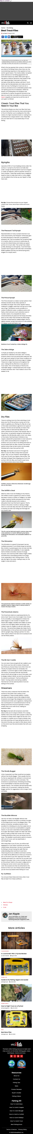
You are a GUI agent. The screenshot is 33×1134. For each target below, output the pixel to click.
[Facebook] (11, 1056)
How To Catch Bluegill (16, 1111)
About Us (16, 1076)
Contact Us (16, 1079)
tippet (3, 97)
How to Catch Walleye (16, 1118)
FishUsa (5, 905)
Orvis (4, 907)
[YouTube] (18, 1056)
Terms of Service (11, 1129)
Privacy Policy (22, 1129)
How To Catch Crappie (16, 1107)
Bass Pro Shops (7, 902)
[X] (14, 1056)
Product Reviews (16, 1089)
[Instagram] (21, 1056)
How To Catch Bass (16, 1104)
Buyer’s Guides (16, 1093)
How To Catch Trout (16, 1121)
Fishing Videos (4, 1003)
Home (3, 28)
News (16, 1086)
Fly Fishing (10, 28)
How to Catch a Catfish (16, 1114)
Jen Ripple (14, 913)
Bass (2, 1029)
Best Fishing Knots (16, 1124)
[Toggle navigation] (31, 22)
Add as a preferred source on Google (17, 37)
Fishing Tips (4, 977)
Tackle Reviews (5, 951)
